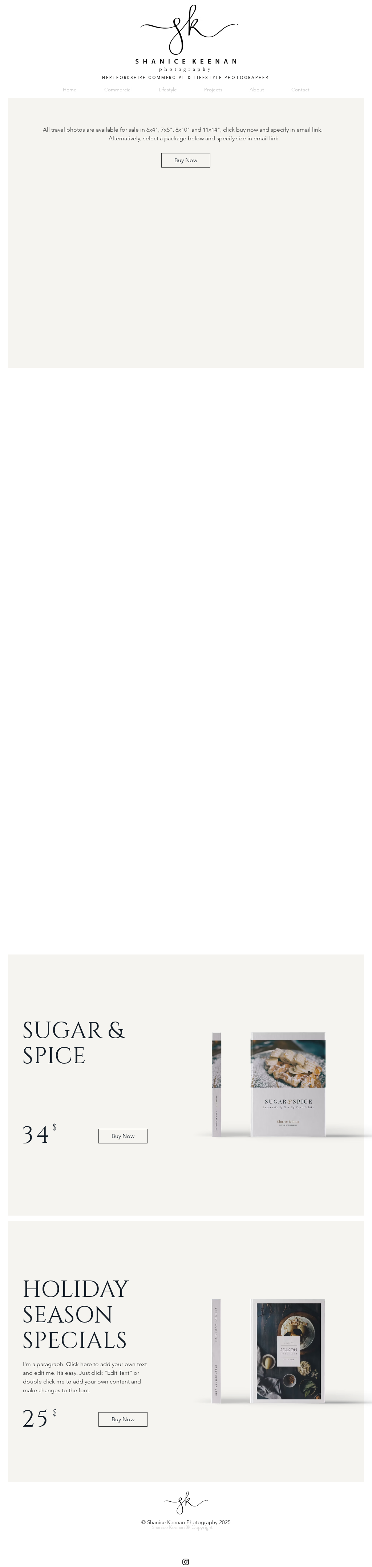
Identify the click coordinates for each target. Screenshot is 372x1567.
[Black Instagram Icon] (185, 1562)
